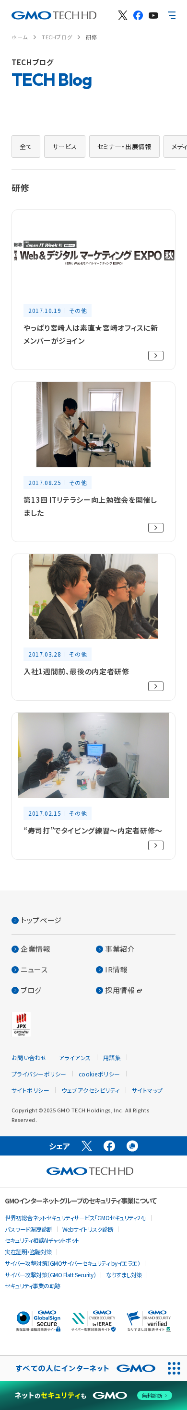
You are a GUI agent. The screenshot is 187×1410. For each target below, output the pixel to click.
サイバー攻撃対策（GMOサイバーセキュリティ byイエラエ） (72, 1263)
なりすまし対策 (124, 1275)
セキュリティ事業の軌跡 (32, 1286)
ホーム (20, 37)
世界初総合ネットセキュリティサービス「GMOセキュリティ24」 (75, 1218)
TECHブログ (57, 37)
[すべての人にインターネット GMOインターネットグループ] (81, 1368)
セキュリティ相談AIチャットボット (42, 1240)
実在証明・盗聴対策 (28, 1252)
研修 (91, 37)
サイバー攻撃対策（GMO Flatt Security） (50, 1275)
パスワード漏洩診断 (28, 1229)
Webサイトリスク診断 (88, 1229)
